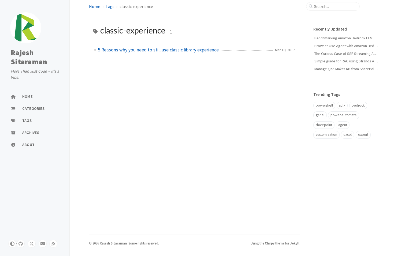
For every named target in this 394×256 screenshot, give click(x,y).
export (363, 134)
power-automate (343, 115)
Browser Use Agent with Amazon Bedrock (347, 45)
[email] (42, 243)
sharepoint (324, 125)
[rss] (53, 243)
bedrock (358, 105)
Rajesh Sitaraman (29, 57)
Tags (110, 6)
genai (320, 115)
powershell (324, 105)
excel (347, 134)
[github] (20, 243)
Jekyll (294, 243)
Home (94, 6)
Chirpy (269, 243)
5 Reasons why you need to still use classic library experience (158, 50)
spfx (342, 105)
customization (326, 134)
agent (342, 125)
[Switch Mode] (12, 243)
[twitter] (31, 243)
